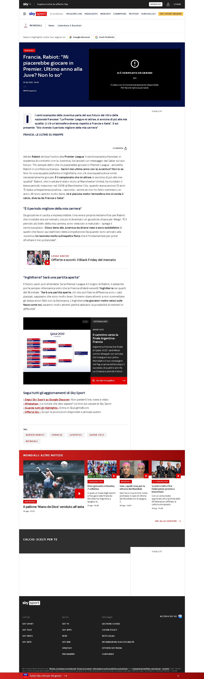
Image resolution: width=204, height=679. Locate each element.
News (52, 25)
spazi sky (67, 648)
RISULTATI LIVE (74, 14)
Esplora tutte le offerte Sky (52, 4)
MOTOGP (134, 14)
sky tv (65, 624)
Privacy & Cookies (84, 669)
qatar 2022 (97, 435)
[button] (97, 676)
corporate (108, 654)
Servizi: (65, 617)
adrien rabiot (35, 435)
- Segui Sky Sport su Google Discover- (46, 399)
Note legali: (107, 617)
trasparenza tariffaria (141, 669)
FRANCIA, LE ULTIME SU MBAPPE (43, 134)
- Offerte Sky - (32, 412)
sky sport (27, 624)
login (177, 4)
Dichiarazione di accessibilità (118, 642)
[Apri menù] (24, 14)
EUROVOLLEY (148, 14)
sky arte (27, 642)
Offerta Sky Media (112, 648)
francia (57, 435)
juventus (75, 435)
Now (64, 636)
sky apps (67, 630)
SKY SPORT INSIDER (171, 14)
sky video (27, 636)
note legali (108, 636)
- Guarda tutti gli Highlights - (41, 407)
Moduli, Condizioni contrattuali (62, 669)
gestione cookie (111, 624)
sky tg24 (27, 630)
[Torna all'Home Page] (38, 14)
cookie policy (109, 630)
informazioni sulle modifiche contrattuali (110, 669)
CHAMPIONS (120, 14)
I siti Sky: (26, 617)
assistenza (155, 669)
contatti (165, 669)
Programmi (68, 654)
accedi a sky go (168, 616)
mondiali (32, 441)
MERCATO (105, 14)
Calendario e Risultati (70, 25)
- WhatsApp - (31, 403)
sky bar (66, 642)
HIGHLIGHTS (91, 14)
